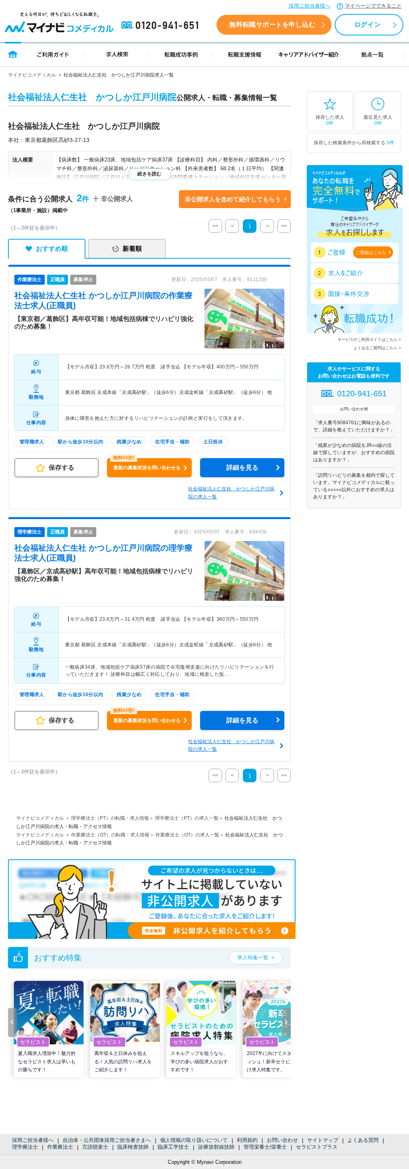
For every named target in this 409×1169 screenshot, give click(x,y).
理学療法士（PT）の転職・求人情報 (110, 818)
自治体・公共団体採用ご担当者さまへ (107, 1140)
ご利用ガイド (53, 54)
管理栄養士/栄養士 (265, 1147)
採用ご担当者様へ (309, 6)
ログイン (367, 24)
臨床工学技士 (173, 1147)
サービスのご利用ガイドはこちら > (369, 339)
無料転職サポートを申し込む (272, 24)
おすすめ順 (52, 248)
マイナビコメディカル (32, 75)
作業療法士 (60, 1147)
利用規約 (247, 1140)
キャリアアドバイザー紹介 (309, 54)
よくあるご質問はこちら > (377, 348)
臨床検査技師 (133, 1147)
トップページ (13, 54)
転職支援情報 (245, 54)
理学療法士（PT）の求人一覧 (186, 818)
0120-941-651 (161, 26)
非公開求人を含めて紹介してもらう (233, 199)
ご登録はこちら (370, 252)
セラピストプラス (317, 1147)
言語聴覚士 (95, 1147)
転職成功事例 (181, 54)
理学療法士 (25, 1147)
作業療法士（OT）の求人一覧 (187, 835)
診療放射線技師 (216, 1147)
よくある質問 (363, 1140)
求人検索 (117, 54)
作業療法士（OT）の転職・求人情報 (110, 835)
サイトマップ (322, 1140)
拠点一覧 (372, 54)
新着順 (132, 248)
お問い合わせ (282, 1140)
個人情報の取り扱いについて (194, 1140)
